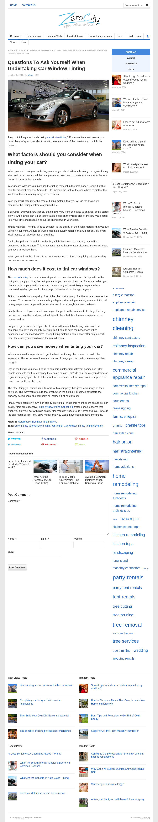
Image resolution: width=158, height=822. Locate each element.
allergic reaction (123, 295)
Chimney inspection (129, 346)
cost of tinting (20, 277)
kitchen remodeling (129, 534)
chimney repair (123, 353)
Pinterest (50, 444)
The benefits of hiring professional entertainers (45, 730)
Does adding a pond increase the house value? (46, 685)
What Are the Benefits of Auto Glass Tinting (44, 777)
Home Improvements (100, 36)
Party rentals (128, 577)
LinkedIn (16, 444)
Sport (13, 42)
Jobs (120, 36)
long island (120, 560)
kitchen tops (123, 543)
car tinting (56, 425)
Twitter (16, 439)
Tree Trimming (121, 650)
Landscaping (123, 552)
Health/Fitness (75, 36)
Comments (131, 63)
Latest (131, 58)
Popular (131, 52)
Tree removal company (123, 633)
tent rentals (124, 596)
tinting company (94, 425)
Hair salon (122, 441)
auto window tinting (39, 425)
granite (117, 425)
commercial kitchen (126, 393)
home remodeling (125, 480)
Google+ (84, 439)
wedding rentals (123, 658)
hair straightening (127, 451)
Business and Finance (42, 50)
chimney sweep (123, 361)
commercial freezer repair (130, 386)
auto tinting (21, 425)
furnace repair (125, 416)
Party (146, 568)
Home (13, 5)
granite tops (135, 425)
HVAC (115, 519)
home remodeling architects (125, 496)
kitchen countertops (126, 526)
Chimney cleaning (123, 323)
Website (77, 538)
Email (82, 444)
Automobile (22, 50)
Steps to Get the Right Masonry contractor (115, 730)
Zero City (19, 817)
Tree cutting (122, 606)
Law (23, 42)
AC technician (119, 288)
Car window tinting (74, 425)
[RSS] (148, 36)
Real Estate (134, 36)
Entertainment (33, 36)
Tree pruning (123, 615)
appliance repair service (129, 309)
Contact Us (28, 5)
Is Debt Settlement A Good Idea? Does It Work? (34, 753)
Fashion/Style (54, 36)
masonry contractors (126, 568)
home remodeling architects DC (125, 508)
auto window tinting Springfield (56, 406)
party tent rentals (127, 587)
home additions (123, 466)
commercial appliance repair (129, 373)
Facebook (50, 439)
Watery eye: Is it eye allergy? (107, 784)
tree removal (127, 625)
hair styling (120, 459)
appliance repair (124, 302)
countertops (121, 401)
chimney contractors (126, 337)
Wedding (141, 650)
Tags (131, 69)
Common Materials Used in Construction (42, 793)
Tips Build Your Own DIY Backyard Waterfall (45, 715)
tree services (126, 641)
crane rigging (122, 408)
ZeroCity (146, 817)
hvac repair (130, 518)
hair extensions (123, 433)
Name (12, 538)
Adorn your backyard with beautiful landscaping (117, 799)
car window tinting (57, 137)
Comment (14, 500)
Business (15, 36)
